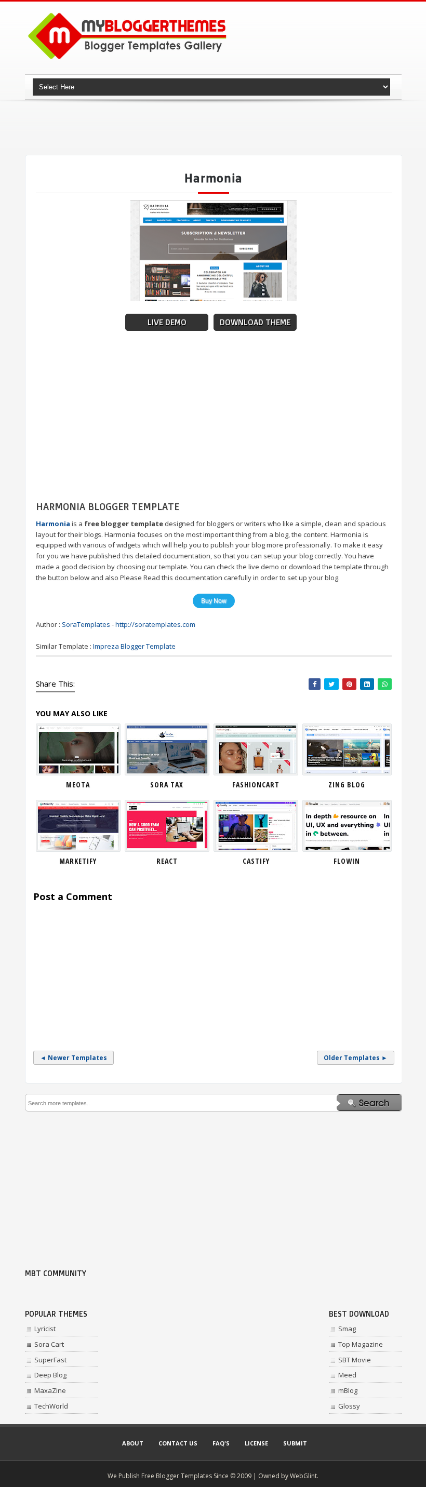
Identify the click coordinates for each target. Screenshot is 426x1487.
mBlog (347, 1390)
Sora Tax (166, 784)
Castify (256, 861)
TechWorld (51, 1406)
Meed (347, 1374)
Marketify (78, 861)
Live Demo (167, 322)
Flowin (347, 861)
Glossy (349, 1406)
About (132, 1443)
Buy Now (214, 601)
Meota (78, 784)
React (167, 861)
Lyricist (45, 1328)
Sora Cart (49, 1344)
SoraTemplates (86, 624)
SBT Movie (354, 1359)
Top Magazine (360, 1344)
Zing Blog (346, 784)
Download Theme (255, 322)
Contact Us (177, 1443)
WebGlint (303, 1475)
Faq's (221, 1443)
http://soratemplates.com (155, 624)
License (256, 1443)
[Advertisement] (214, 127)
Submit (295, 1443)
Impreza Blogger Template (134, 646)
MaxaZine (50, 1390)
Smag (347, 1328)
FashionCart (255, 784)
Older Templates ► (356, 1057)
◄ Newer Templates (73, 1057)
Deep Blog (50, 1374)
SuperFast (50, 1359)
